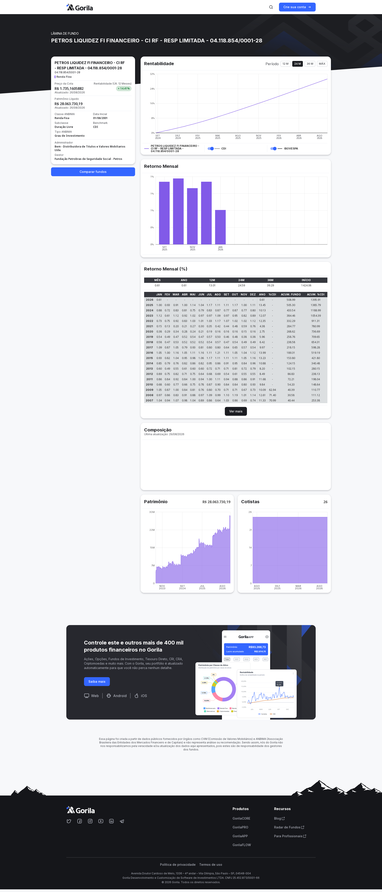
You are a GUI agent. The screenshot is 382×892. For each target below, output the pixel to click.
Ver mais (236, 411)
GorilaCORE (241, 818)
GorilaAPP (240, 836)
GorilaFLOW (242, 845)
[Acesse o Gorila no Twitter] (69, 821)
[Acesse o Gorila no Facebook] (79, 821)
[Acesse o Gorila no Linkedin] (111, 821)
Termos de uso (210, 864)
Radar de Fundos (287, 827)
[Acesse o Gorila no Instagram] (90, 821)
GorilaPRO (240, 827)
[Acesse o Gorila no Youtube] (100, 821)
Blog (277, 818)
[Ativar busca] (271, 7)
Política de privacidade (178, 864)
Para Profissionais (288, 836)
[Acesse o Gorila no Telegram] (122, 821)
